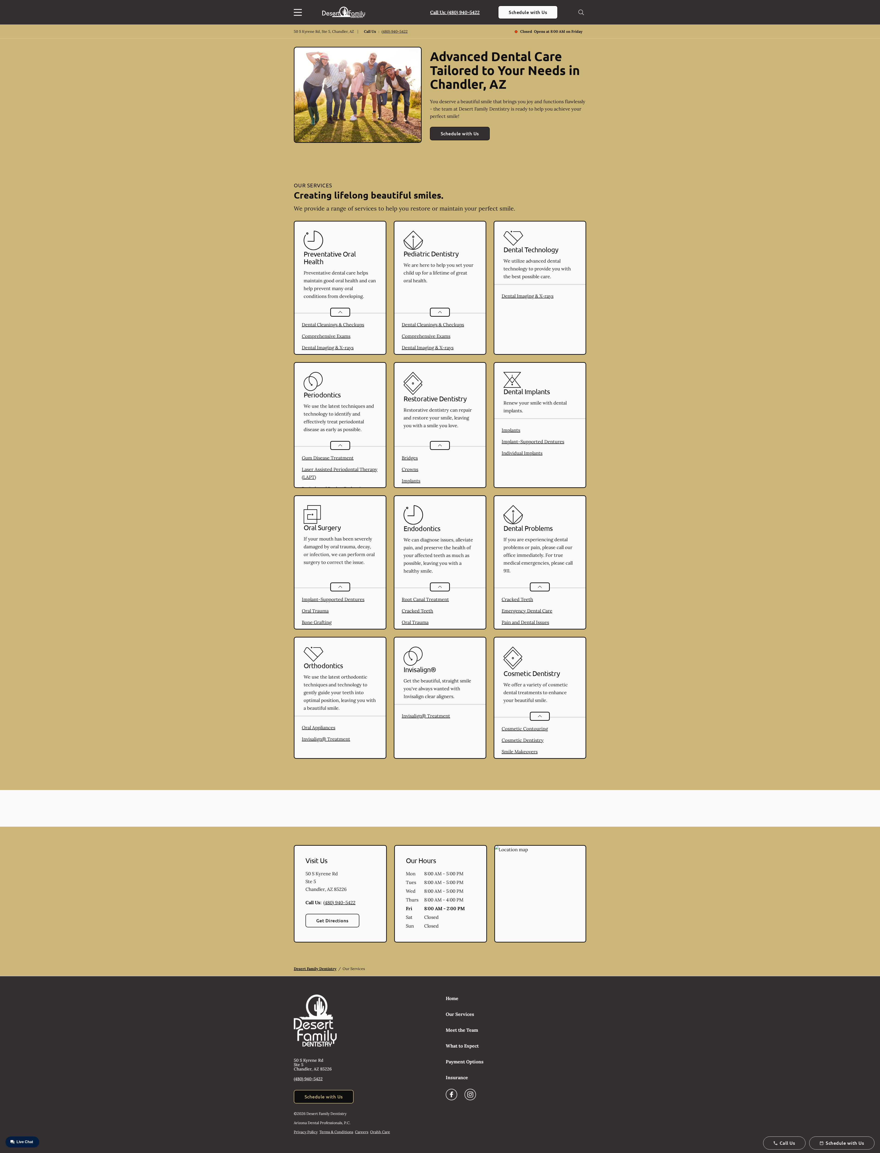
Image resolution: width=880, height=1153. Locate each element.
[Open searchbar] (581, 12)
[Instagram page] (470, 1094)
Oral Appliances (318, 727)
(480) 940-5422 (395, 31)
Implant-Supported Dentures (533, 441)
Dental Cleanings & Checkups (333, 324)
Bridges (410, 458)
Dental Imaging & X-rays (328, 347)
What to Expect (462, 1046)
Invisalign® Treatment (326, 739)
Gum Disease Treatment (328, 458)
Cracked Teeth (417, 611)
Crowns (410, 469)
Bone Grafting (317, 622)
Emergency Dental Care (527, 611)
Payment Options (465, 1061)
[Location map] (540, 894)
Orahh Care (380, 1132)
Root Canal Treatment (425, 599)
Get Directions (332, 920)
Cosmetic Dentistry (523, 740)
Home (452, 998)
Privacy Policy (306, 1132)
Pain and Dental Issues (525, 622)
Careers (361, 1132)
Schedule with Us (528, 12)
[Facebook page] (451, 1094)
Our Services (460, 1014)
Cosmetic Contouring (525, 729)
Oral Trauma (315, 611)
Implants (411, 481)
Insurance (457, 1077)
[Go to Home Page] (343, 12)
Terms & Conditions (336, 1132)
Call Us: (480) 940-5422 (455, 12)
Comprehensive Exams (326, 336)
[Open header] (299, 12)
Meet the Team (462, 1030)
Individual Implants (522, 453)
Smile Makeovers (520, 751)
